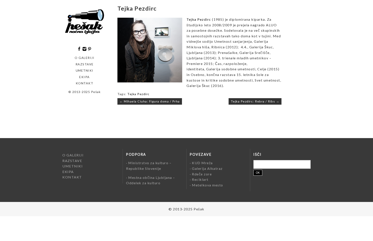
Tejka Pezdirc (198, 19)
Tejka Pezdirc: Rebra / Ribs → (255, 101)
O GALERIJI (84, 58)
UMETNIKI (72, 166)
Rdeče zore (202, 174)
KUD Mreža (202, 163)
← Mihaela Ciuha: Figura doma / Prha (150, 101)
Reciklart (200, 179)
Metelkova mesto (207, 185)
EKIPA (84, 77)
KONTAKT (84, 83)
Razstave (85, 64)
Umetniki (84, 70)
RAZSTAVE (72, 161)
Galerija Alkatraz (207, 168)
